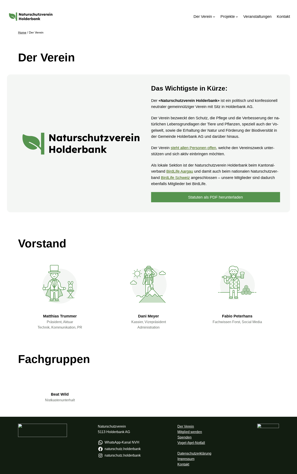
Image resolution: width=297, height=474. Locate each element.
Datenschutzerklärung (194, 453)
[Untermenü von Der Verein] (214, 16)
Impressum (185, 459)
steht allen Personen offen (193, 148)
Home (22, 32)
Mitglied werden (189, 432)
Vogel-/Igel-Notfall (191, 443)
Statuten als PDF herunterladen (215, 197)
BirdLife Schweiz (175, 177)
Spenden (184, 437)
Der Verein (185, 426)
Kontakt (183, 464)
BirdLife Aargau (179, 171)
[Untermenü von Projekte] (237, 16)
